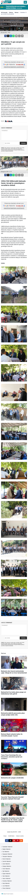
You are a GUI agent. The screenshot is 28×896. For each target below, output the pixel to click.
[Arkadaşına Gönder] (16, 36)
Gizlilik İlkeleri (11, 836)
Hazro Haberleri (6, 878)
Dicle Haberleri (6, 868)
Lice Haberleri (6, 886)
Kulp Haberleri (6, 883)
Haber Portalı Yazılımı (8, 893)
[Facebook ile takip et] (7, 840)
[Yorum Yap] (22, 36)
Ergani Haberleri (6, 873)
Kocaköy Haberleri (7, 881)
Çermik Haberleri (7, 861)
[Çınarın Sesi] (6, 2)
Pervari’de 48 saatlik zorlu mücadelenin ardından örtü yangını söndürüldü (16, 7)
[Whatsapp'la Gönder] (13, 36)
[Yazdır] (19, 36)
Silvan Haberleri (6, 888)
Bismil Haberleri (7, 859)
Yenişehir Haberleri (7, 856)
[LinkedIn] (11, 36)
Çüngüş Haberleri (7, 866)
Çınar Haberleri (6, 864)
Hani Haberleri (6, 876)
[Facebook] (5, 36)
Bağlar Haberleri (7, 849)
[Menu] (25, 2)
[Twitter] (8, 36)
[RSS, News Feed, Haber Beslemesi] (21, 840)
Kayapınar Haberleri (7, 854)
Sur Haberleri (6, 851)
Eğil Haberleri (6, 871)
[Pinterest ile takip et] (17, 840)
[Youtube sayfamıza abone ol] (14, 840)
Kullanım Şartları (20, 836)
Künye (5, 836)
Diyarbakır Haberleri (7, 846)
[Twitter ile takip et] (10, 840)
